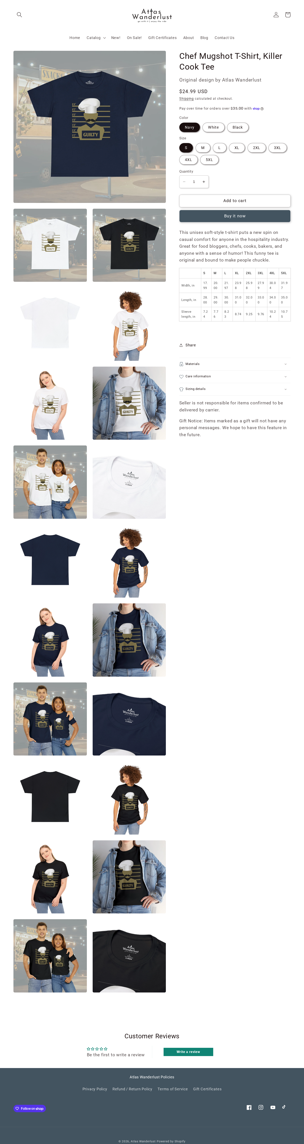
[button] (19, 15)
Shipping (186, 99)
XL (237, 148)
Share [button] (191, 345)
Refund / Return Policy (132, 1089)
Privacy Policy (95, 1089)
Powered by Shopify (171, 1141)
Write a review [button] (188, 1052)
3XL (277, 148)
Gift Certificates (207, 1089)
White (213, 127)
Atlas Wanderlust (143, 1141)
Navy (189, 127)
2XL (256, 148)
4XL (188, 160)
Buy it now (235, 216)
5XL (209, 160)
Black (238, 127)
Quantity (186, 171)
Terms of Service (173, 1089)
